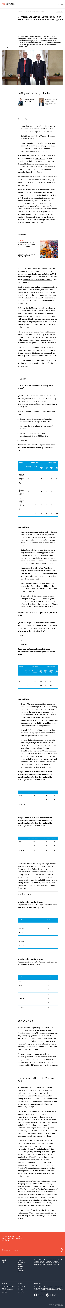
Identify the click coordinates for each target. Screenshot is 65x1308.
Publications (21, 11)
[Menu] (62, 4)
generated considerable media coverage (38, 279)
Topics (20, 1260)
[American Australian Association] (38, 1294)
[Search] (58, 4)
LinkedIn (22, 1289)
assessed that (40, 158)
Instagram (22, 1291)
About (20, 1268)
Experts (21, 1271)
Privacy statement (7, 1305)
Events (20, 1266)
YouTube (22, 1292)
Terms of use (17, 1305)
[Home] (3, 4)
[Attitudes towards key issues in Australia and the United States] (49, 249)
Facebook (22, 1286)
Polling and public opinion (36, 11)
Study (20, 1264)
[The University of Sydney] (51, 1295)
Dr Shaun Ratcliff (22, 256)
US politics (21, 240)
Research (21, 1262)
